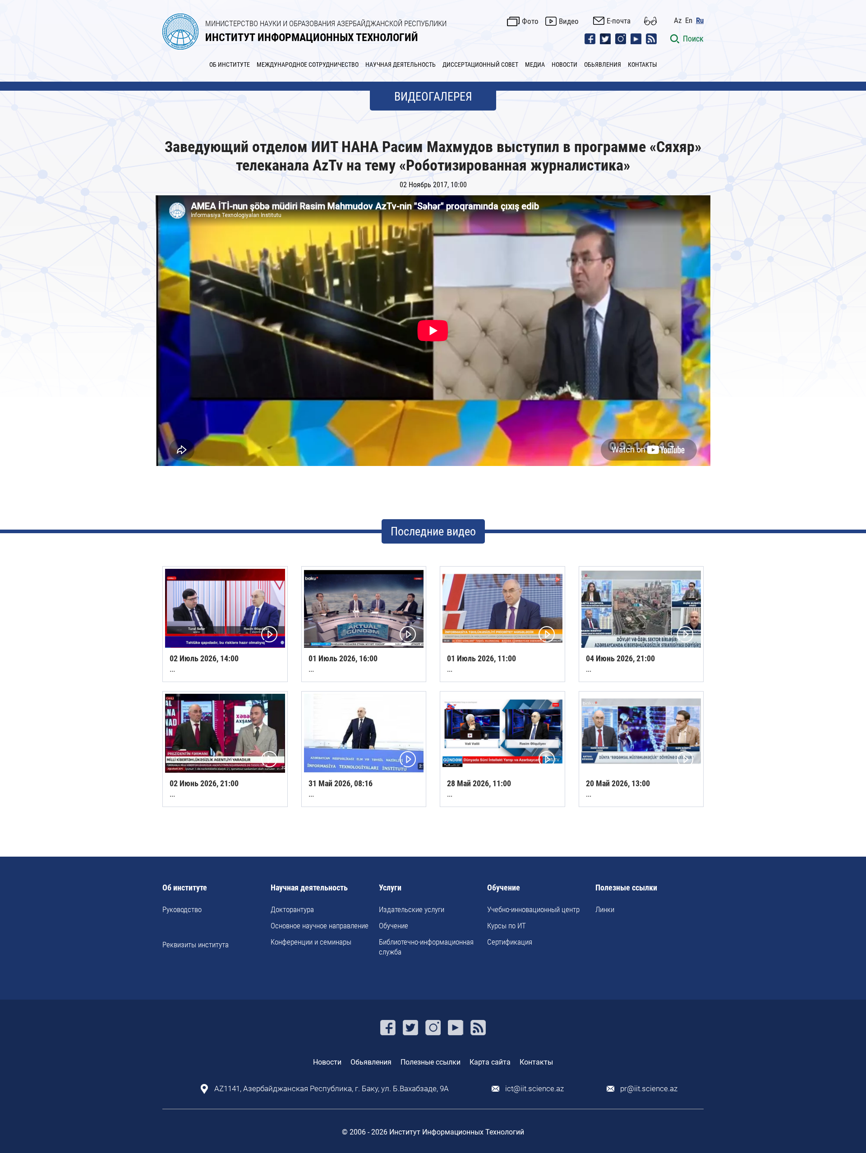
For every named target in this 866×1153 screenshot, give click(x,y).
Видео (569, 21)
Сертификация (509, 941)
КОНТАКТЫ (642, 64)
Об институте (184, 888)
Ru (700, 20)
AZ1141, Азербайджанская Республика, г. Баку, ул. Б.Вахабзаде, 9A (331, 1088)
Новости (327, 1062)
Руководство (182, 909)
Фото (530, 21)
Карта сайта (490, 1062)
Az (678, 20)
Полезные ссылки (626, 888)
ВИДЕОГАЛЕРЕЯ (433, 96)
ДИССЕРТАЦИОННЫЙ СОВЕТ (480, 64)
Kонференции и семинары (311, 941)
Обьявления (371, 1062)
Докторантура (292, 909)
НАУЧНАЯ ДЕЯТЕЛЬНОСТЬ (400, 64)
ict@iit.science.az (534, 1088)
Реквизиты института (195, 944)
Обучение (393, 925)
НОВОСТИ (564, 64)
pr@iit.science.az (648, 1088)
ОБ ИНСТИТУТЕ (229, 64)
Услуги (390, 888)
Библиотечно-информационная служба (426, 946)
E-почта (619, 21)
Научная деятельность (309, 888)
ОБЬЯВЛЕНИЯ (602, 64)
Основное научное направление (320, 925)
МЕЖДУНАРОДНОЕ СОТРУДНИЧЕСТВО (308, 64)
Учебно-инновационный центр (533, 909)
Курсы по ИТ (506, 925)
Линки (604, 909)
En (688, 20)
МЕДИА (535, 64)
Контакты (536, 1062)
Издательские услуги (411, 909)
